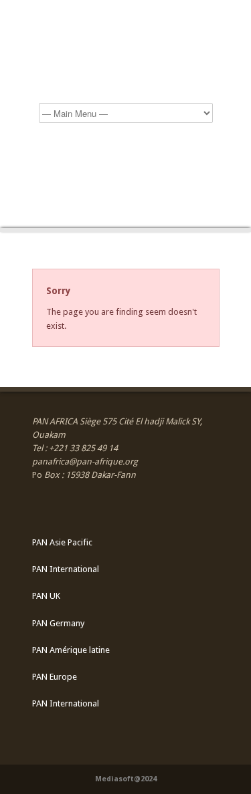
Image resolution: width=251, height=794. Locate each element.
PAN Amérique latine (71, 650)
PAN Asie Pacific (62, 542)
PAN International (65, 569)
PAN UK (46, 596)
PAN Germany (58, 623)
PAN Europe (54, 677)
